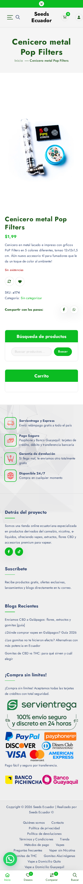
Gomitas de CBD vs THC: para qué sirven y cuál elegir (38, 656)
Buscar (63, 351)
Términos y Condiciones (36, 839)
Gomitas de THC (25, 856)
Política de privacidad (44, 828)
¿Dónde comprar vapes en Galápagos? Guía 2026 (41, 632)
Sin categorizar (31, 298)
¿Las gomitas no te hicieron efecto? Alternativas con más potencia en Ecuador (41, 643)
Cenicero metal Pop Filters (49, 60)
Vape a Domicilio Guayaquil (44, 867)
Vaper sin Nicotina (62, 850)
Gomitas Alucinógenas (59, 856)
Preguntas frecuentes (28, 850)
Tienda (64, 839)
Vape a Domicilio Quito (44, 861)
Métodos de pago (36, 844)
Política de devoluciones (44, 833)
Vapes (60, 844)
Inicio (19, 60)
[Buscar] (18, 17)
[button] (10, 859)
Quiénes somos (34, 822)
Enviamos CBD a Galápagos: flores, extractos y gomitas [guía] (38, 622)
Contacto (57, 822)
